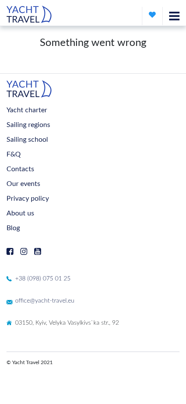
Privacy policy (27, 198)
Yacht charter (26, 110)
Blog (13, 228)
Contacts (20, 169)
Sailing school (27, 139)
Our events (23, 183)
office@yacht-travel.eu (44, 301)
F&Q (13, 154)
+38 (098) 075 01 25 (43, 279)
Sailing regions (28, 124)
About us (20, 213)
